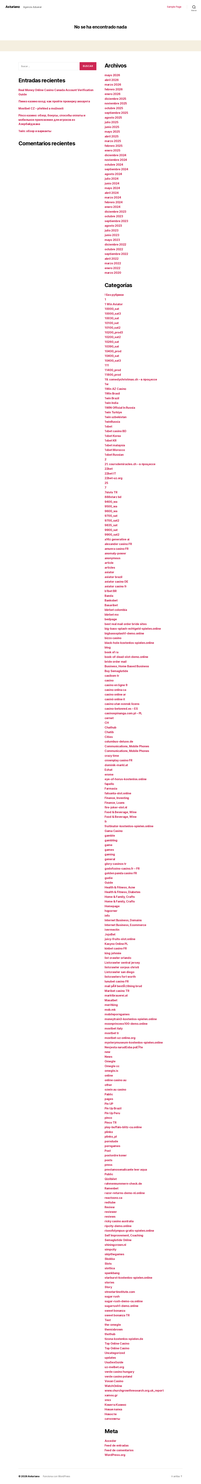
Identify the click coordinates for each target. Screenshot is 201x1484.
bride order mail (116, 661)
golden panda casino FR (121, 873)
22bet (109, 468)
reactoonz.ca (113, 1197)
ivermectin (112, 929)
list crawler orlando (118, 958)
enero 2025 (112, 150)
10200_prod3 (114, 332)
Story (108, 1287)
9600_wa (111, 511)
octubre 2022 (114, 249)
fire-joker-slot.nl (116, 807)
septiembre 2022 (116, 254)
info (107, 915)
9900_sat (111, 530)
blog (108, 647)
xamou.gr (111, 1395)
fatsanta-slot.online (118, 793)
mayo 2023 (112, 240)
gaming (110, 854)
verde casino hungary (119, 1371)
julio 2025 (111, 122)
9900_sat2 (112, 534)
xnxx (108, 1400)
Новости (111, 1414)
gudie (109, 878)
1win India (111, 403)
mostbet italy (114, 1028)
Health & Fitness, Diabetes (122, 892)
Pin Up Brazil (113, 1108)
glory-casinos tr (115, 864)
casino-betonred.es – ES (121, 708)
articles (110, 567)
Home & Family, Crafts (120, 896)
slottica (110, 1268)
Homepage (112, 906)
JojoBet (110, 934)
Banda (109, 595)
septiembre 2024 (116, 169)
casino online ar (115, 694)
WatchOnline (113, 1386)
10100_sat (112, 323)
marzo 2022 (113, 263)
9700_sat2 (112, 520)
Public (109, 1174)
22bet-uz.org (114, 478)
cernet (109, 718)
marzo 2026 (113, 84)
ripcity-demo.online (118, 1226)
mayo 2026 (112, 75)
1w (106, 384)
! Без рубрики (114, 295)
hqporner (111, 911)
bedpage (111, 619)
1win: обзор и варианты (34, 131)
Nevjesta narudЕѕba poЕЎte (124, 1047)
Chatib (109, 732)
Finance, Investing (117, 798)
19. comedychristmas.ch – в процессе (131, 379)
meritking (111, 1005)
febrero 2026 (114, 89)
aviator (109, 572)
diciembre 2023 (115, 211)
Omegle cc (112, 1066)
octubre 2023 (114, 216)
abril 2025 (111, 136)
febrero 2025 (114, 146)
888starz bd (113, 497)
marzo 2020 (113, 272)
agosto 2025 (113, 117)
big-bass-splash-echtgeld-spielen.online (133, 628)
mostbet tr (112, 1033)
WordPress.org (115, 1455)
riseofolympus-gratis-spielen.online (129, 1230)
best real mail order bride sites (126, 624)
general (110, 859)
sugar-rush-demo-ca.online (124, 1301)
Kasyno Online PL (116, 944)
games (109, 849)
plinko (109, 1132)
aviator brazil (113, 577)
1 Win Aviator (114, 304)
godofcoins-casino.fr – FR (122, 868)
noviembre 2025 (116, 103)
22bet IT (110, 473)
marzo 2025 (113, 141)
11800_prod (113, 374)
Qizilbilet (111, 1179)
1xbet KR (110, 440)
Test (108, 1320)
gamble (110, 835)
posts (108, 1160)
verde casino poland (118, 1376)
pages (109, 1099)
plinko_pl (111, 1136)
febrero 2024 (114, 202)
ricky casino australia (119, 1221)
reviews (110, 1216)
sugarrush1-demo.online (121, 1306)
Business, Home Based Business (127, 666)
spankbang (112, 1273)
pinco (108, 1117)
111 (107, 365)
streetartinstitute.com (120, 1292)
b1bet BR (111, 591)
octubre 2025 (114, 108)
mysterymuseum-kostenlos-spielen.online (134, 1042)
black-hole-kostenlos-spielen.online (129, 643)
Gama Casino (114, 831)
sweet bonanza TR (117, 1315)
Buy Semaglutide (116, 671)
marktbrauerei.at (116, 995)
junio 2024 (112, 183)
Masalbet (111, 1000)
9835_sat (111, 525)
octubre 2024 (114, 164)
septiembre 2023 (116, 221)
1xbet (108, 426)
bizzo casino (113, 638)
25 (106, 483)
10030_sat (112, 318)
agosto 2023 (113, 225)
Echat (108, 769)
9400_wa (111, 501)
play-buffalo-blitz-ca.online (123, 1127)
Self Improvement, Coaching (124, 1235)
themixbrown (114, 1329)
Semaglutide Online (118, 1240)
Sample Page (174, 6)
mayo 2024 (112, 188)
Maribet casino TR (117, 991)
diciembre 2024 (115, 155)
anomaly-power (115, 553)
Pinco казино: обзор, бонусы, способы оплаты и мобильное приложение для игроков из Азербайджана (51, 120)
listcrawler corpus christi (122, 967)
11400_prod (113, 370)
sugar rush (112, 1296)
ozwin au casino (115, 1089)
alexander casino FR (118, 544)
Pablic (109, 1094)
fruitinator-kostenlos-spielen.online (129, 826)
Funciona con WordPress (56, 1476)
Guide (109, 882)
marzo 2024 (113, 197)
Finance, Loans (115, 802)
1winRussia (112, 421)
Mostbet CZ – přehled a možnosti (41, 108)
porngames (112, 1146)
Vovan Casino (114, 1381)
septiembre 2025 (116, 113)
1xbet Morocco (115, 450)
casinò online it (115, 699)
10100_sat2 (112, 327)
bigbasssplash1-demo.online (124, 633)
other (108, 1085)
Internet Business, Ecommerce (125, 925)
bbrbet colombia (116, 610)
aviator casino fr (116, 586)
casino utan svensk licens (122, 704)
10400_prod (113, 351)
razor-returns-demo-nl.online (125, 1193)
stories (109, 1282)
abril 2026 (112, 80)
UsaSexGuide (114, 1362)
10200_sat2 (113, 337)
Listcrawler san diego (119, 972)
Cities (109, 737)
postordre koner (116, 1155)
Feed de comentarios (119, 1450)
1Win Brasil (112, 393)
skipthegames (114, 1254)
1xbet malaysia (115, 445)
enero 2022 (112, 268)
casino (109, 680)
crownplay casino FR (118, 760)
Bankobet (111, 600)
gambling (111, 840)
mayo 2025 (112, 131)
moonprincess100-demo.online (126, 1023)
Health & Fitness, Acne (120, 887)
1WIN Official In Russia (120, 407)
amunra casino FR (117, 548)
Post (108, 1150)
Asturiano (12, 6)
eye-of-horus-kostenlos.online (126, 779)
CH (107, 722)
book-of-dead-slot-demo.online (126, 657)
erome (109, 774)
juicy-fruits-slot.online (120, 939)
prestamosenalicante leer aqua (126, 1169)
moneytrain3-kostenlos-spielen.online (131, 1019)
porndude (111, 1141)
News (108, 1056)
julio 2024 (111, 178)
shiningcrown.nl (115, 1245)
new (107, 1052)
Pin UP (109, 1103)
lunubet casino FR (117, 981)
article (109, 563)
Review (110, 1207)
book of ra (111, 652)
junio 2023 (112, 235)
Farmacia (111, 788)
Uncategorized (115, 1353)
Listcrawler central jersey (122, 962)
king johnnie (113, 953)
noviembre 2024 (116, 160)
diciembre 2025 (115, 98)
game (108, 845)
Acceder (110, 1441)
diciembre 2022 (115, 244)
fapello (109, 784)
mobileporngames (117, 1014)
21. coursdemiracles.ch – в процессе (130, 464)
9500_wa (111, 506)
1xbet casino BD (115, 431)
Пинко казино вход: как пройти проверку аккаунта (54, 101)
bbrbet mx (112, 614)
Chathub (110, 727)
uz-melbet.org (114, 1367)
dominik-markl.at (116, 765)
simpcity (110, 1249)
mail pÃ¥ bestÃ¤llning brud (123, 986)
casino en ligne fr (116, 685)
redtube (110, 1202)
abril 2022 (111, 258)
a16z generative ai (117, 539)
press (108, 1165)
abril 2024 (112, 193)
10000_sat (112, 309)
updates (110, 1357)
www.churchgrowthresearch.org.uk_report (134, 1390)
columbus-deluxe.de (119, 741)
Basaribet (111, 605)
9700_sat (111, 515)
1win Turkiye (113, 412)
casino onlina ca (115, 690)
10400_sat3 (113, 360)
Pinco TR (110, 1122)
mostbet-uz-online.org (120, 1038)
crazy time (112, 755)
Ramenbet (111, 1188)
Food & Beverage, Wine (120, 812)
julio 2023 (111, 230)
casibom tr (112, 675)
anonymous (112, 558)
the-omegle (113, 1324)
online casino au (115, 1080)
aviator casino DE (116, 581)
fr (106, 821)
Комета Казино (115, 1404)
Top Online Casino (117, 1343)
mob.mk (110, 1009)
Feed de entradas (117, 1445)
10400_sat (112, 356)
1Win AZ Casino (115, 389)
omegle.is (111, 1070)
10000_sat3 (113, 313)
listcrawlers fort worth (120, 976)
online (109, 1075)
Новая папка (113, 1409)
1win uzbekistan (115, 417)
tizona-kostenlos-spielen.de (124, 1339)
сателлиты (112, 1418)
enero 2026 (112, 94)
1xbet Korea (113, 436)
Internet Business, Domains (123, 920)
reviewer (111, 1212)
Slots (108, 1263)
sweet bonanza (115, 1310)
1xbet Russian (114, 454)
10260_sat (112, 342)
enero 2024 (112, 207)
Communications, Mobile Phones (127, 746)
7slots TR (111, 492)
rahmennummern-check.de (123, 1183)
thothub (110, 1334)
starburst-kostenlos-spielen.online (128, 1277)
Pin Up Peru (112, 1113)
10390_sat (112, 346)
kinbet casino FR (116, 948)
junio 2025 (112, 127)
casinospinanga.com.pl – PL (123, 713)
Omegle (110, 1061)
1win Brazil (112, 398)
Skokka (110, 1259)
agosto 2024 (113, 174)
